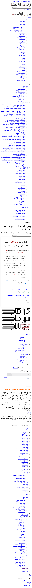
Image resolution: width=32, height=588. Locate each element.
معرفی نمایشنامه (20, 213)
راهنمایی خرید (24, 354)
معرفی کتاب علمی (20, 219)
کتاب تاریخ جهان (21, 177)
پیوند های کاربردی (23, 344)
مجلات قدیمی (21, 34)
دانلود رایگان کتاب (20, 341)
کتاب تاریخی (22, 174)
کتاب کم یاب (22, 61)
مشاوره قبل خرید (20, 361)
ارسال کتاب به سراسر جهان (18, 351)
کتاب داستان (22, 170)
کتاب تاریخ (22, 21)
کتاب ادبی (22, 180)
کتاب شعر (22, 77)
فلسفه (23, 70)
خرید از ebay (22, 99)
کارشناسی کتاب (21, 89)
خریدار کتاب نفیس (20, 133)
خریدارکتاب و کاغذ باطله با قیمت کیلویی (15, 106)
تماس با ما (22, 356)
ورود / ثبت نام (24, 571)
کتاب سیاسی (21, 205)
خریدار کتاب (22, 347)
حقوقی (23, 68)
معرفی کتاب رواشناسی (19, 216)
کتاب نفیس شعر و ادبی (16, 30)
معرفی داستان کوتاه (20, 210)
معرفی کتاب (22, 338)
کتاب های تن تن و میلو (19, 197)
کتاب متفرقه (22, 33)
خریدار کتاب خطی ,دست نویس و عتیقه (15, 121)
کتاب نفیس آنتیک (21, 25)
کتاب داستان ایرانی (20, 173)
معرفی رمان (22, 208)
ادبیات (23, 64)
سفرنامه (23, 62)
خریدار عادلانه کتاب (20, 155)
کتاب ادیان (22, 43)
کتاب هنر (23, 46)
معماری (23, 50)
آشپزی (23, 59)
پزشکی (23, 186)
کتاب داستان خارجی (20, 171)
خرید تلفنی (22, 93)
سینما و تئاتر (22, 42)
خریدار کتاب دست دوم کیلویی (17, 123)
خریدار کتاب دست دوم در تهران (17, 143)
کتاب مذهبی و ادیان (20, 182)
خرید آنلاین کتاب (21, 360)
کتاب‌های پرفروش (20, 74)
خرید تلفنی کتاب (21, 359)
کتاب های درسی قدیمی (19, 198)
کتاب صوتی (22, 195)
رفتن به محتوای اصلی (18, 1)
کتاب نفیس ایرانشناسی (16, 28)
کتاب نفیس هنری (17, 31)
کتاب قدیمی (22, 36)
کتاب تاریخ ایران (21, 176)
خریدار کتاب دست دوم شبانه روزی (16, 120)
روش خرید (22, 337)
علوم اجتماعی (21, 56)
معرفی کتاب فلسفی (20, 211)
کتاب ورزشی (21, 45)
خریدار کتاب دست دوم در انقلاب (17, 118)
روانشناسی (22, 39)
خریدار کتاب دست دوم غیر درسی (16, 145)
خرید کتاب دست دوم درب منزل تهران (15, 149)
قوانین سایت (22, 357)
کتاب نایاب (22, 24)
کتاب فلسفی (22, 199)
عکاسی (23, 53)
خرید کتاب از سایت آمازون (18, 96)
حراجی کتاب (22, 78)
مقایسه (26, 569)
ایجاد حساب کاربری (26, 580)
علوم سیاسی (21, 55)
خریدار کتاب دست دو (19, 142)
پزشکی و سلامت (20, 71)
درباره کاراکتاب (21, 348)
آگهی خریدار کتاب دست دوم (18, 134)
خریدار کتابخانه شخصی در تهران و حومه (15, 127)
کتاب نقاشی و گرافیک (19, 481)
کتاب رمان (22, 22)
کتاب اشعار (22, 202)
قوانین (23, 87)
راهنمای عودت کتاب (20, 350)
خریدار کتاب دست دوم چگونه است (16, 129)
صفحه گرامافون (21, 80)
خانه (27, 334)
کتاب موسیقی (21, 49)
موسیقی (23, 191)
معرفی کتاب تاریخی (20, 214)
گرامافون (22, 76)
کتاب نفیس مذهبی (17, 27)
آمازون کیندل (21, 73)
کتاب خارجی (22, 65)
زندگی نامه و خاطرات (19, 204)
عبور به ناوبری (27, 1)
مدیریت (23, 52)
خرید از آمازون (21, 100)
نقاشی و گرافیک (21, 47)
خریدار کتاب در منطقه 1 (19, 154)
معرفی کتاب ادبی (20, 217)
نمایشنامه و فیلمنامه (20, 192)
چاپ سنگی (22, 67)
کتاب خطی (22, 40)
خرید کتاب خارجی (20, 92)
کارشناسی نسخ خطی (19, 90)
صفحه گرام (23, 252)
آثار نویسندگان (21, 340)
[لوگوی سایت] (26, 6)
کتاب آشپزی (22, 189)
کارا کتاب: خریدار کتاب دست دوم (16, 165)
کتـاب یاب (22, 345)
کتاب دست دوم (21, 37)
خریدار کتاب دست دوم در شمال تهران (15, 114)
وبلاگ (23, 335)
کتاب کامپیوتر (21, 188)
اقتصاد (23, 58)
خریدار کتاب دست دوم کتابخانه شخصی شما (14, 148)
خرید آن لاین (22, 95)
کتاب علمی (22, 194)
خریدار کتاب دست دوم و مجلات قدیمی (15, 146)
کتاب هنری (22, 183)
